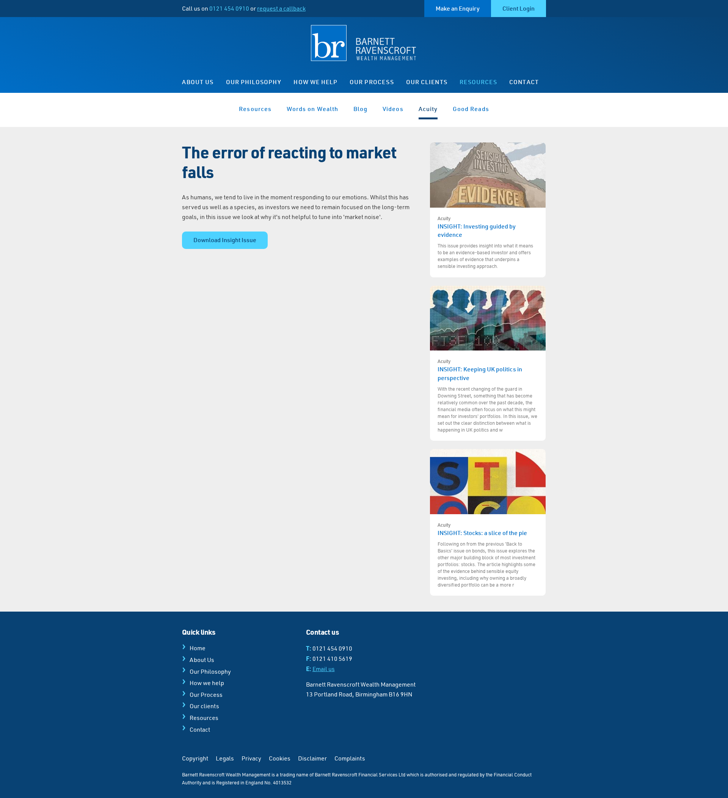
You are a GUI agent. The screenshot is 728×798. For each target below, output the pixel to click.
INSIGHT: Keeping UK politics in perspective (487, 395)
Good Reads (471, 109)
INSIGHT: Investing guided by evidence (485, 242)
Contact (523, 82)
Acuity (428, 109)
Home (198, 648)
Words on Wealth (312, 109)
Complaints (349, 758)
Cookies (279, 758)
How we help (315, 82)
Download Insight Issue (224, 240)
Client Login (518, 8)
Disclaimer (312, 758)
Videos (393, 109)
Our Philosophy (254, 82)
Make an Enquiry (458, 8)
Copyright (195, 758)
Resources (478, 82)
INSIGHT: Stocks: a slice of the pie (486, 555)
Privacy (251, 758)
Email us (323, 669)
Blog (360, 109)
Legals (225, 758)
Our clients (426, 82)
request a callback (281, 8)
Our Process (372, 82)
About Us (198, 82)
